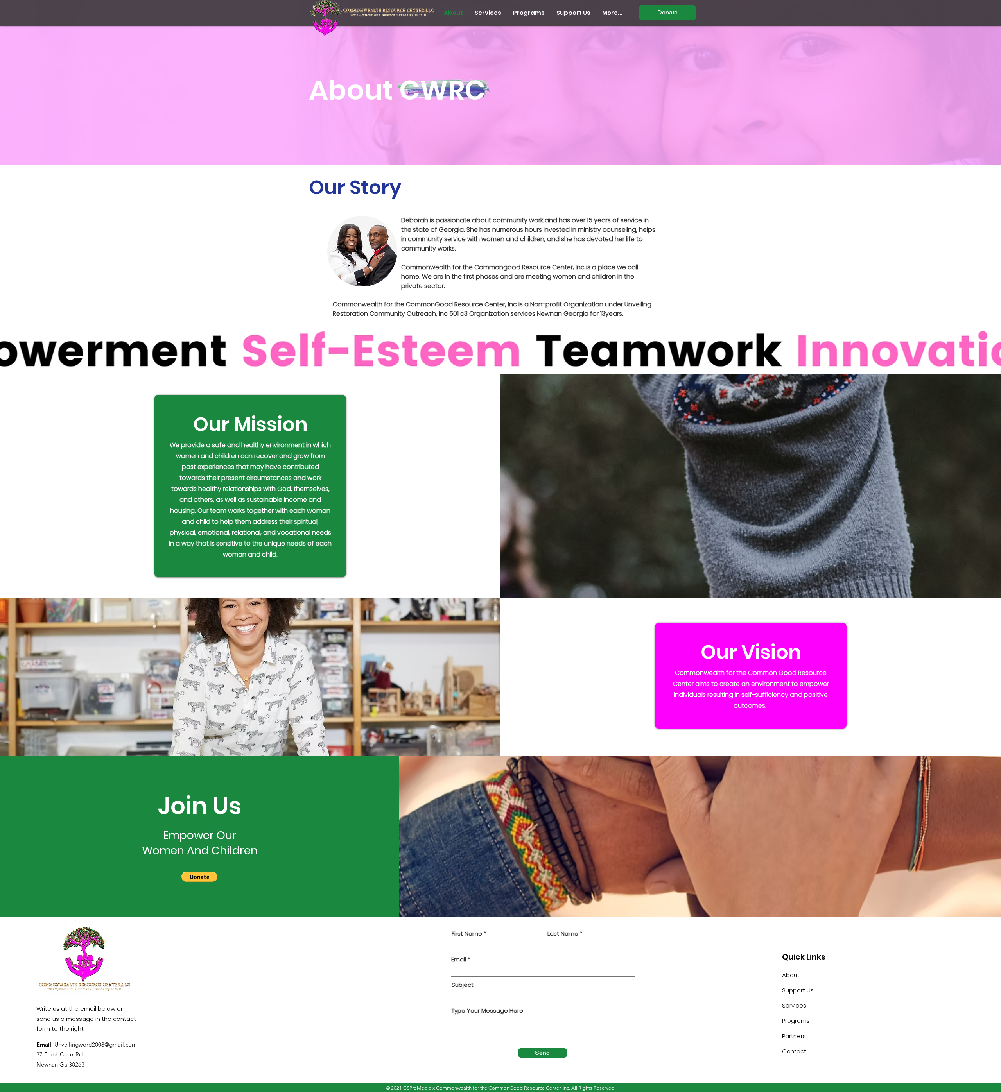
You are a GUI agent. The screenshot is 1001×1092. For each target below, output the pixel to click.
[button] (199, 877)
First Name (467, 933)
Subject (463, 985)
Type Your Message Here (487, 1010)
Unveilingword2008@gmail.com (95, 1044)
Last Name (562, 933)
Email (458, 959)
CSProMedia (417, 1088)
